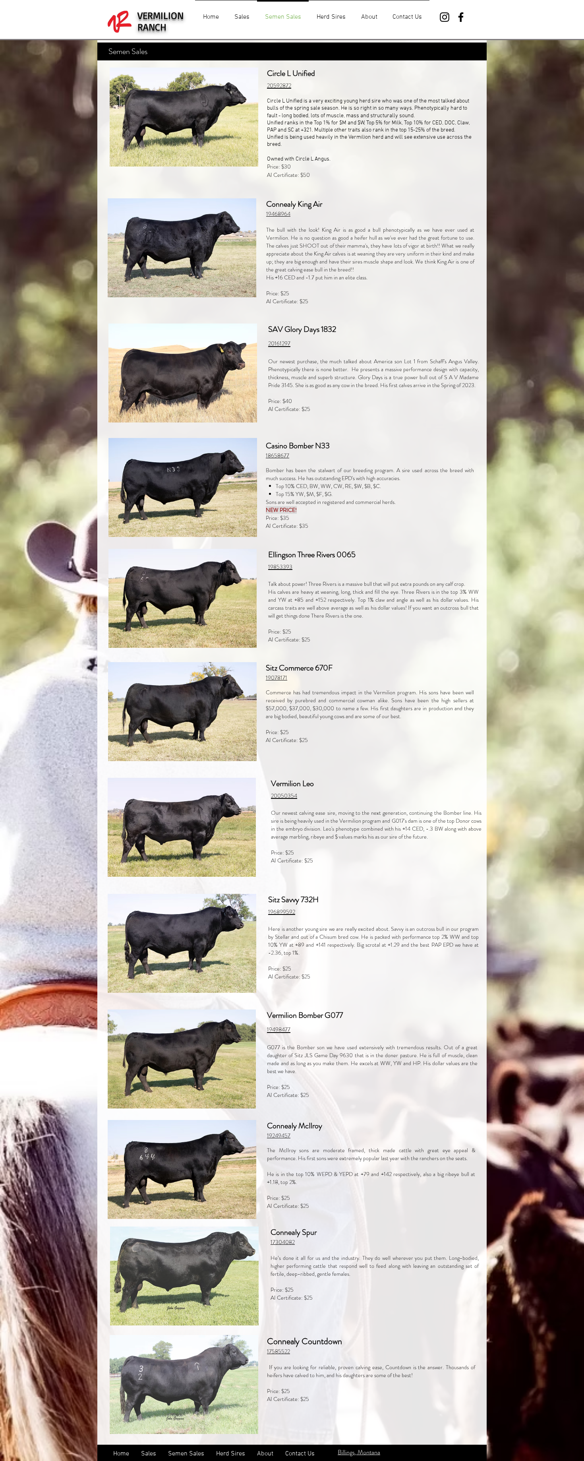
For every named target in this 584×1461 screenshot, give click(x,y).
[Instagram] (444, 17)
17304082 (283, 1242)
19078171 (276, 678)
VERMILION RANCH (160, 21)
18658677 (277, 455)
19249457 (278, 1135)
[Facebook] (460, 17)
